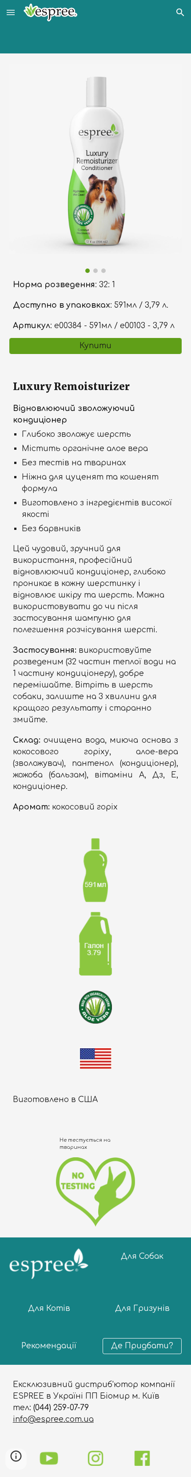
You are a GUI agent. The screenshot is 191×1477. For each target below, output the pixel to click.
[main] (95, 305)
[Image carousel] (95, 168)
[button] (10, 12)
